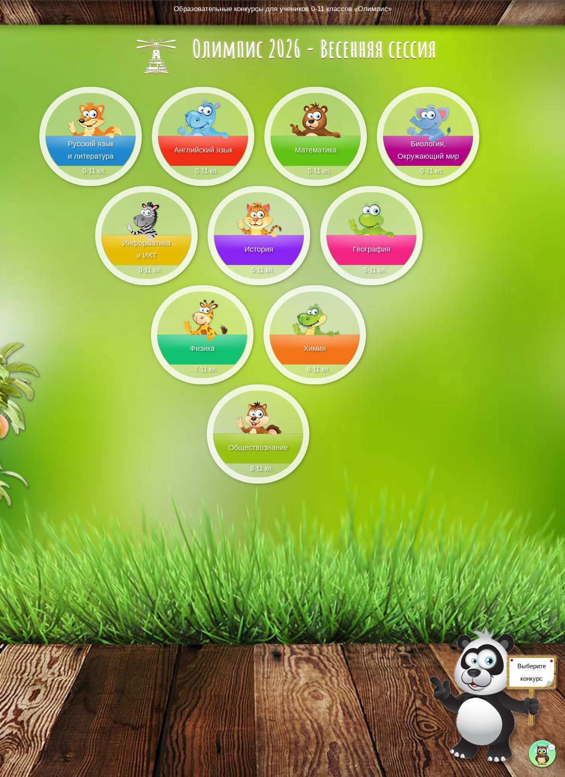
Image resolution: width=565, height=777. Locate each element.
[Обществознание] (258, 461)
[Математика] (316, 163)
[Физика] (202, 362)
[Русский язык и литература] (90, 163)
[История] (259, 263)
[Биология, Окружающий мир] (428, 163)
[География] (371, 263)
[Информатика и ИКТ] (146, 263)
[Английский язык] (203, 163)
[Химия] (315, 362)
